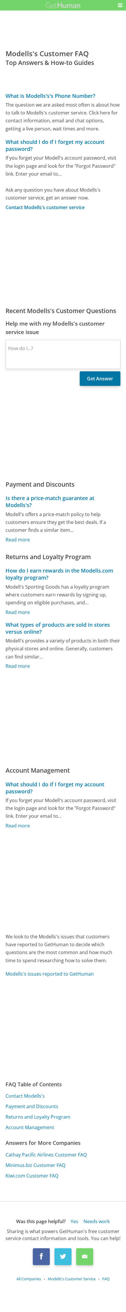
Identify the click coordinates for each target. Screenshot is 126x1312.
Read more (18, 539)
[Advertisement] (63, 258)
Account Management (30, 1127)
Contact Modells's (25, 1096)
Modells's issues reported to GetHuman (50, 974)
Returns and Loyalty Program (38, 1117)
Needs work (97, 1221)
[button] (120, 5)
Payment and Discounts (32, 1106)
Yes (74, 1221)
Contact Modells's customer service (45, 207)
